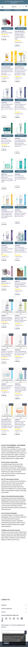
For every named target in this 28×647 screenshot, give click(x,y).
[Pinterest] (14, 619)
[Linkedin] (22, 619)
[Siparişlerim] (23, 6)
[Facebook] (2, 619)
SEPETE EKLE (7, 28)
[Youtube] (18, 619)
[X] (10, 619)
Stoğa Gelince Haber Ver (7, 313)
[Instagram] (6, 619)
